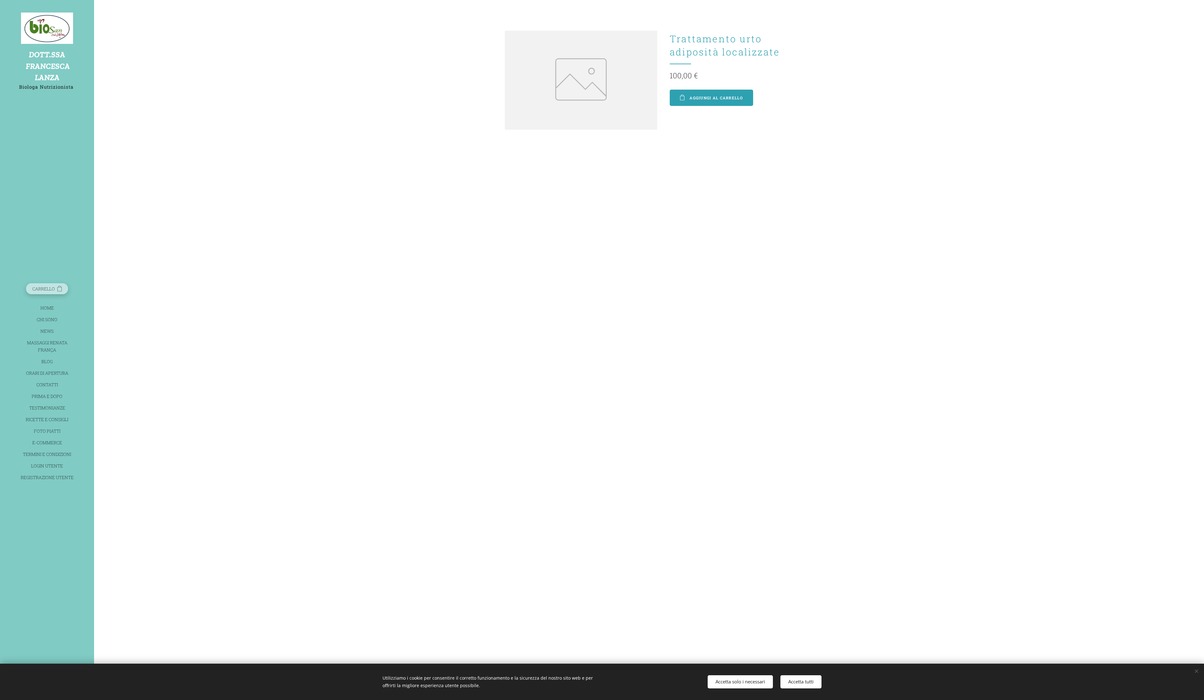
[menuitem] (47, 307)
